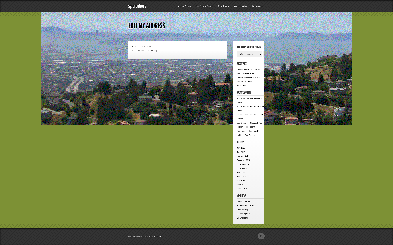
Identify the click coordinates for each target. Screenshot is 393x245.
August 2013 (242, 168)
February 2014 (243, 156)
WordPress (158, 236)
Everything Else (240, 6)
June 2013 (241, 176)
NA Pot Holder (243, 86)
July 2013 (241, 172)
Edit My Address (146, 26)
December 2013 (243, 160)
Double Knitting (184, 6)
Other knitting (223, 6)
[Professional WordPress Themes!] (261, 239)
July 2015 (241, 148)
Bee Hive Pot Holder (245, 73)
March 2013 (242, 189)
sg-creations (137, 5)
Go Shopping (257, 6)
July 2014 (241, 152)
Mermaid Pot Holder (245, 82)
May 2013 (241, 180)
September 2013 (244, 164)
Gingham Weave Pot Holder (248, 77)
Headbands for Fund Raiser (248, 69)
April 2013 (241, 185)
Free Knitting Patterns (205, 6)
